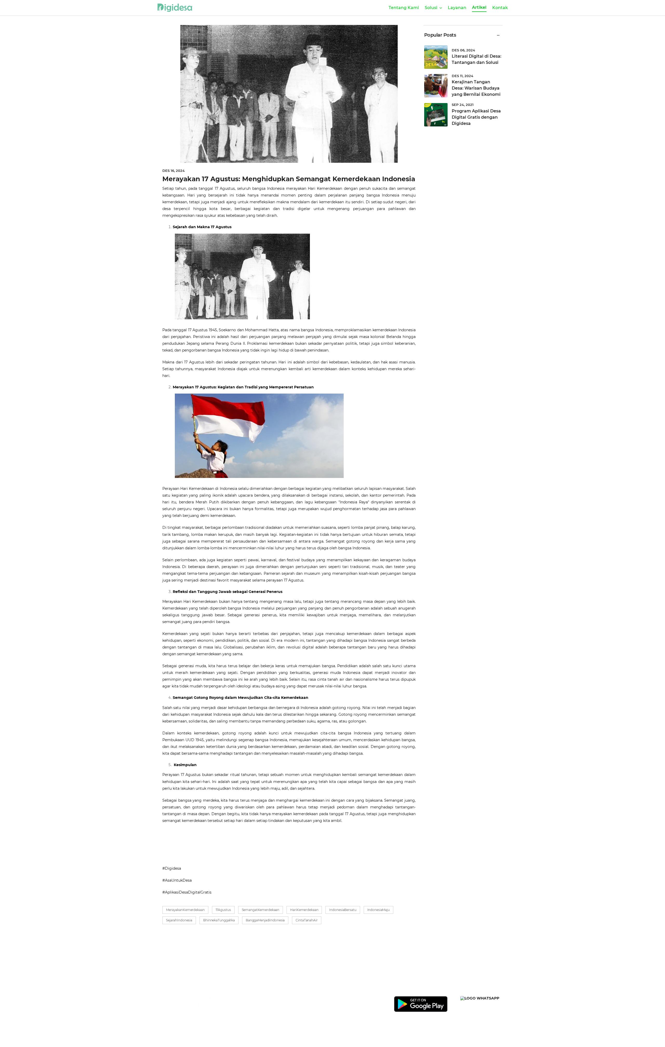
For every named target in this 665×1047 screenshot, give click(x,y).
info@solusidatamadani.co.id (313, 1013)
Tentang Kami (404, 7)
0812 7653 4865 (300, 1005)
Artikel (479, 7)
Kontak (500, 7)
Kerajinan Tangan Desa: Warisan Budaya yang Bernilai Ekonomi (476, 88)
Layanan (457, 7)
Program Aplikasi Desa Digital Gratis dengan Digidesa (476, 117)
